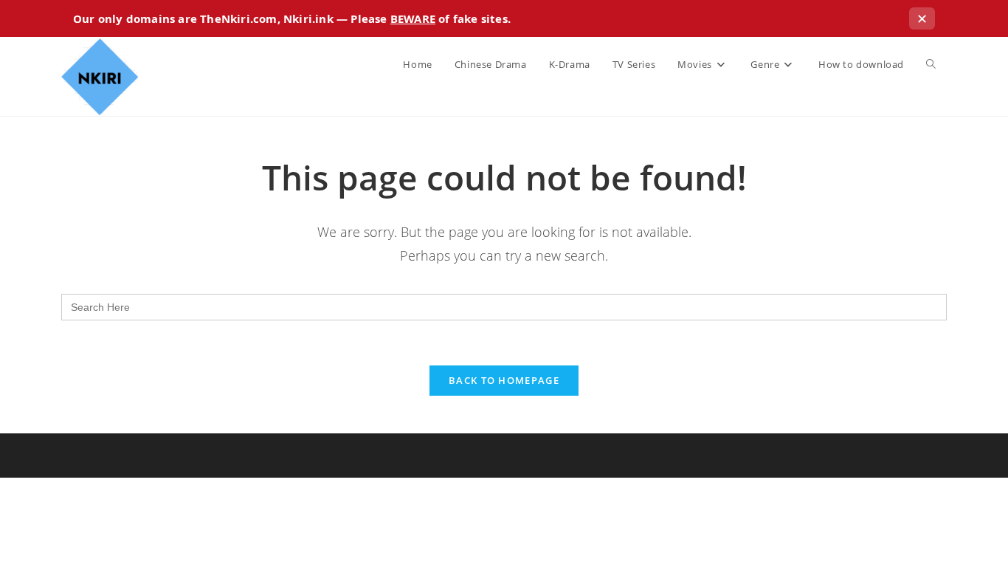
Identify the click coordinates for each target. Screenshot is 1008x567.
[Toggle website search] (931, 64)
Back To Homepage (504, 380)
